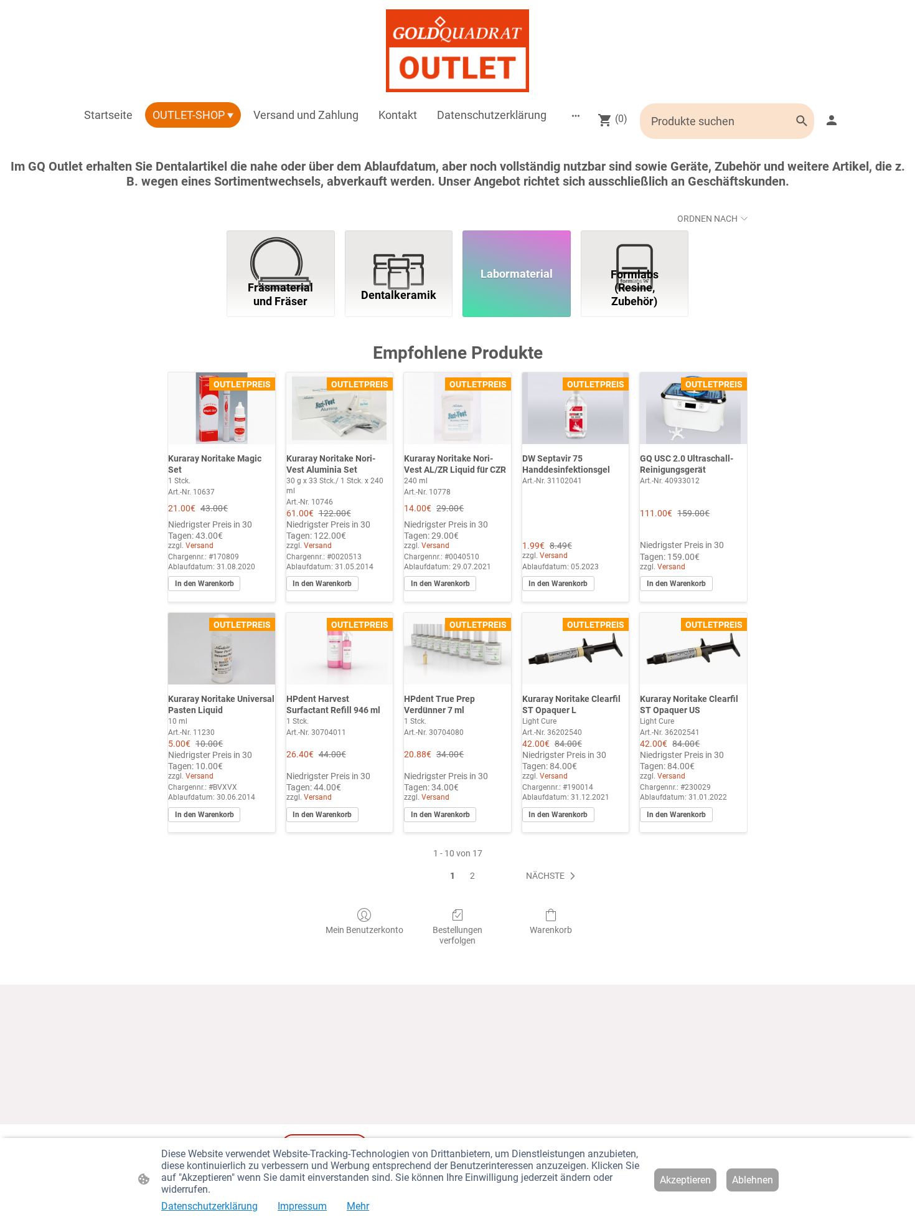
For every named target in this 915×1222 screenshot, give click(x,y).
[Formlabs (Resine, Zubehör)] (635, 246)
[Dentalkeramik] (399, 246)
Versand (199, 545)
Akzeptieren (685, 1180)
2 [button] (472, 876)
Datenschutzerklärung (209, 1206)
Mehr (358, 1206)
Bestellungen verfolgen (457, 935)
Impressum (302, 1206)
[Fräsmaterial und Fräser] (281, 246)
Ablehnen (752, 1180)
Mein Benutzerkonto (364, 930)
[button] (553, 876)
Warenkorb (551, 930)
